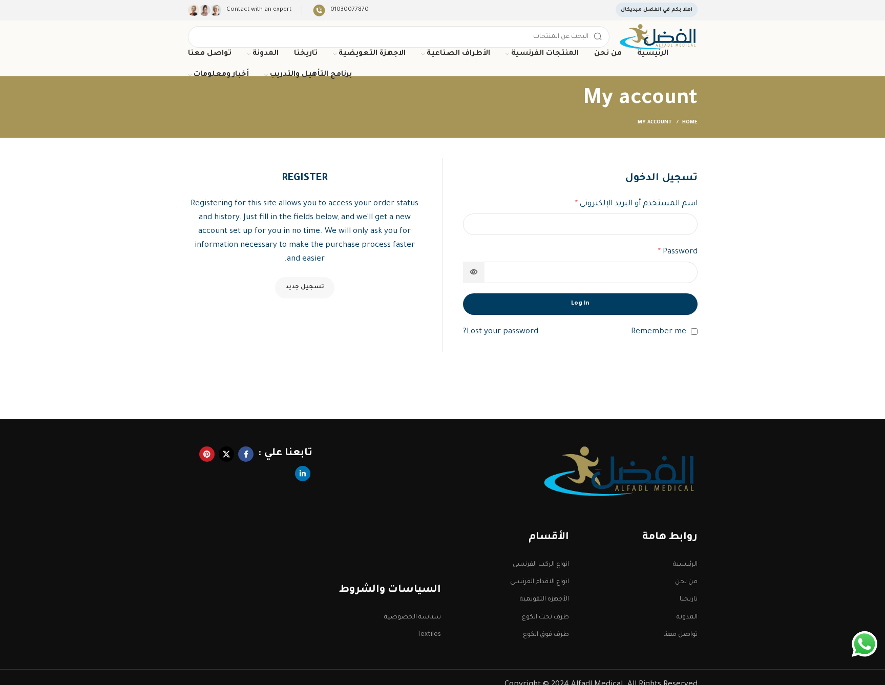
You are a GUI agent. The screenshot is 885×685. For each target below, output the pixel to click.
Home (690, 122)
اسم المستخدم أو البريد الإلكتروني (636, 204)
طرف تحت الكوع (545, 617)
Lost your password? (500, 332)
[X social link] (226, 454)
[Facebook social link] (246, 454)
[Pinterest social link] (207, 454)
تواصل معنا (680, 634)
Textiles (428, 634)
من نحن (686, 582)
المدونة (687, 617)
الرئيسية (685, 564)
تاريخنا (688, 599)
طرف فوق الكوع (546, 634)
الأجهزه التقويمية (544, 599)
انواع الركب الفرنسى (541, 564)
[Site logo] (658, 37)
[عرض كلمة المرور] (473, 272)
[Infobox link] (340, 10)
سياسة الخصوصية (412, 617)
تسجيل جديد (304, 287)
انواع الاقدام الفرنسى (539, 582)
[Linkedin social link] (302, 473)
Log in (580, 304)
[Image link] (621, 472)
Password (678, 252)
